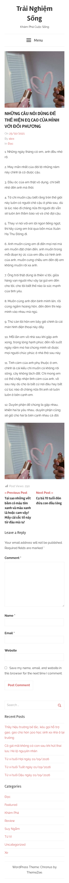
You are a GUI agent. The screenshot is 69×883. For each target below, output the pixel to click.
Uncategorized (15, 844)
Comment (13, 558)
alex (11, 138)
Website (11, 650)
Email (10, 633)
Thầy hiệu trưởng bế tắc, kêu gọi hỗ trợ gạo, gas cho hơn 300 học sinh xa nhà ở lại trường (34, 732)
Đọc (10, 143)
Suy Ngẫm (12, 829)
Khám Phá (12, 813)
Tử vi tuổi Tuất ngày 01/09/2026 (28, 767)
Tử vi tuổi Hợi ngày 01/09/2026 (27, 759)
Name (10, 615)
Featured (11, 805)
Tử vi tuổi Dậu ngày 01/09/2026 (27, 775)
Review (10, 821)
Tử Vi (8, 836)
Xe (6, 852)
